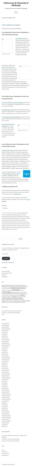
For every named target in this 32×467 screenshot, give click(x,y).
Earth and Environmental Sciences (17, 292)
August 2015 (4, 401)
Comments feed (5, 453)
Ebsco (25, 292)
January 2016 (4, 392)
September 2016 (5, 377)
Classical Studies (6, 288)
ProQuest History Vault (7, 150)
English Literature (24, 293)
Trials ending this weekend (11, 25)
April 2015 (4, 408)
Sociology (16, 302)
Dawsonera (4, 290)
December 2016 (5, 374)
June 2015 (4, 404)
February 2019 (5, 339)
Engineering (17, 293)
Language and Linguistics (7, 296)
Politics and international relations (15, 300)
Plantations (23, 223)
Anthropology (23, 285)
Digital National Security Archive (12, 173)
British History (14, 286)
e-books (16, 289)
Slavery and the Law (21, 225)
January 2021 (4, 325)
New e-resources (5, 273)
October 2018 (5, 343)
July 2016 (4, 381)
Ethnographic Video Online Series (9, 222)
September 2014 (5, 421)
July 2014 (4, 424)
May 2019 (4, 334)
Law (14, 296)
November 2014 (5, 417)
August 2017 (4, 361)
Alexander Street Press (6, 285)
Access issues (5, 271)
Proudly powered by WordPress (8, 464)
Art (8, 286)
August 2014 (4, 422)
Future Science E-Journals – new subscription (11, 310)
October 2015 (5, 397)
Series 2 (10, 67)
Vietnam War (22, 227)
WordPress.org (5, 455)
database (14, 287)
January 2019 (4, 341)
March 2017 (4, 368)
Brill (10, 286)
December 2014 (5, 415)
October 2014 (5, 419)
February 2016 (5, 390)
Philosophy (17, 299)
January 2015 (4, 413)
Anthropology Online (9, 214)
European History (5, 295)
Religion (4, 302)
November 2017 (5, 357)
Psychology (26, 300)
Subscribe (5, 258)
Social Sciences (10, 302)
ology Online (23, 38)
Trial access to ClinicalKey (13, 439)
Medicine (16, 298)
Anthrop (17, 38)
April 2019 (4, 336)
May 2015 (4, 406)
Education (10, 293)
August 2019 (4, 330)
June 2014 (4, 426)
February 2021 (5, 323)
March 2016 (4, 388)
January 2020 (4, 327)
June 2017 (4, 365)
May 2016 (4, 384)
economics (4, 293)
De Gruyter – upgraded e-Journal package (11, 312)
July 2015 (4, 402)
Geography (17, 295)
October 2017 (5, 359)
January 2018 (4, 356)
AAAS (3, 314)
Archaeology (4, 286)
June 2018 (4, 348)
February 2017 (5, 370)
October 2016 (5, 375)
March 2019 (4, 337)
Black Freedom (17, 214)
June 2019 (4, 332)
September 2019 (5, 328)
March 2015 (4, 410)
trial (27, 225)
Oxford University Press (7, 299)
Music (21, 298)
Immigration (26, 222)
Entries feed (4, 451)
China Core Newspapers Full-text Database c (13, 102)
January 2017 (4, 372)
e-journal (22, 290)
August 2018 (4, 347)
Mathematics (10, 298)
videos (23, 302)
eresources (4, 435)
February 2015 (5, 412)
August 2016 (4, 379)
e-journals (6, 291)
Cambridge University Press (22, 286)
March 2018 (4, 354)
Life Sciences (18, 296)
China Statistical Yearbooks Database (11, 117)
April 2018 (4, 352)
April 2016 (4, 386)
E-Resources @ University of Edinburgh (16, 4)
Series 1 (4, 67)
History (22, 295)
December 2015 (5, 393)
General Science (12, 295)
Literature (4, 298)
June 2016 (4, 383)
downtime (9, 290)
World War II (7, 229)
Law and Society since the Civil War (9, 223)
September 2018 (5, 345)
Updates (4, 276)
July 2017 (4, 363)
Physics (22, 299)
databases (8, 220)
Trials (14, 213)
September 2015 (5, 399)
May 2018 (4, 350)
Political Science (5, 300)
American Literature (16, 285)
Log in (3, 449)
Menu (16, 12)
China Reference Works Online (9, 109)
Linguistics (23, 296)
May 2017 (4, 366)
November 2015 (5, 395)
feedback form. (17, 194)
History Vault (20, 222)
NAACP (19, 223)
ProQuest (14, 225)
